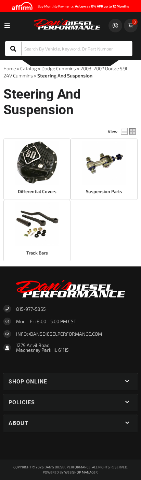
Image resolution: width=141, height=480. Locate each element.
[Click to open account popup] (115, 25)
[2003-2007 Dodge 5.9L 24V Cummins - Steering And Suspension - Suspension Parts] (104, 163)
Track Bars (37, 253)
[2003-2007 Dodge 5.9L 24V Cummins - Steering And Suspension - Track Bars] (36, 224)
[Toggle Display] (128, 131)
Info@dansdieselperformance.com (59, 334)
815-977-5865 (31, 309)
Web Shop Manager (81, 472)
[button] (68, 48)
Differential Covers (37, 191)
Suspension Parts (104, 191)
